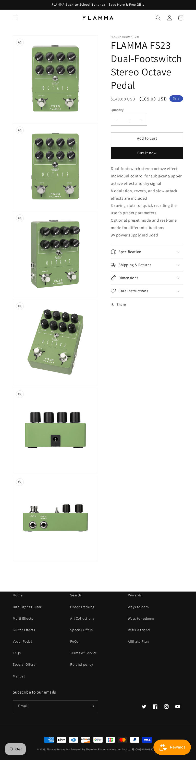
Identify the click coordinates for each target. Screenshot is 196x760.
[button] (15, 18)
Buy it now (147, 152)
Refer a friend (139, 630)
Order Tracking (82, 607)
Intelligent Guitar (27, 607)
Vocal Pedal (22, 641)
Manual (19, 676)
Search (75, 595)
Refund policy (81, 664)
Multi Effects (23, 618)
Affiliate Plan (138, 641)
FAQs (17, 653)
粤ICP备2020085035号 (145, 749)
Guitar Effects (24, 630)
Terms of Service (83, 653)
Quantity (117, 110)
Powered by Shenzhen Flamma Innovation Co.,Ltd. (101, 749)
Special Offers (24, 664)
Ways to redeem (141, 618)
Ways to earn (138, 607)
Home (17, 595)
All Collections (82, 618)
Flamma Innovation (59, 749)
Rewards (135, 595)
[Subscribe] (92, 706)
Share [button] (121, 304)
